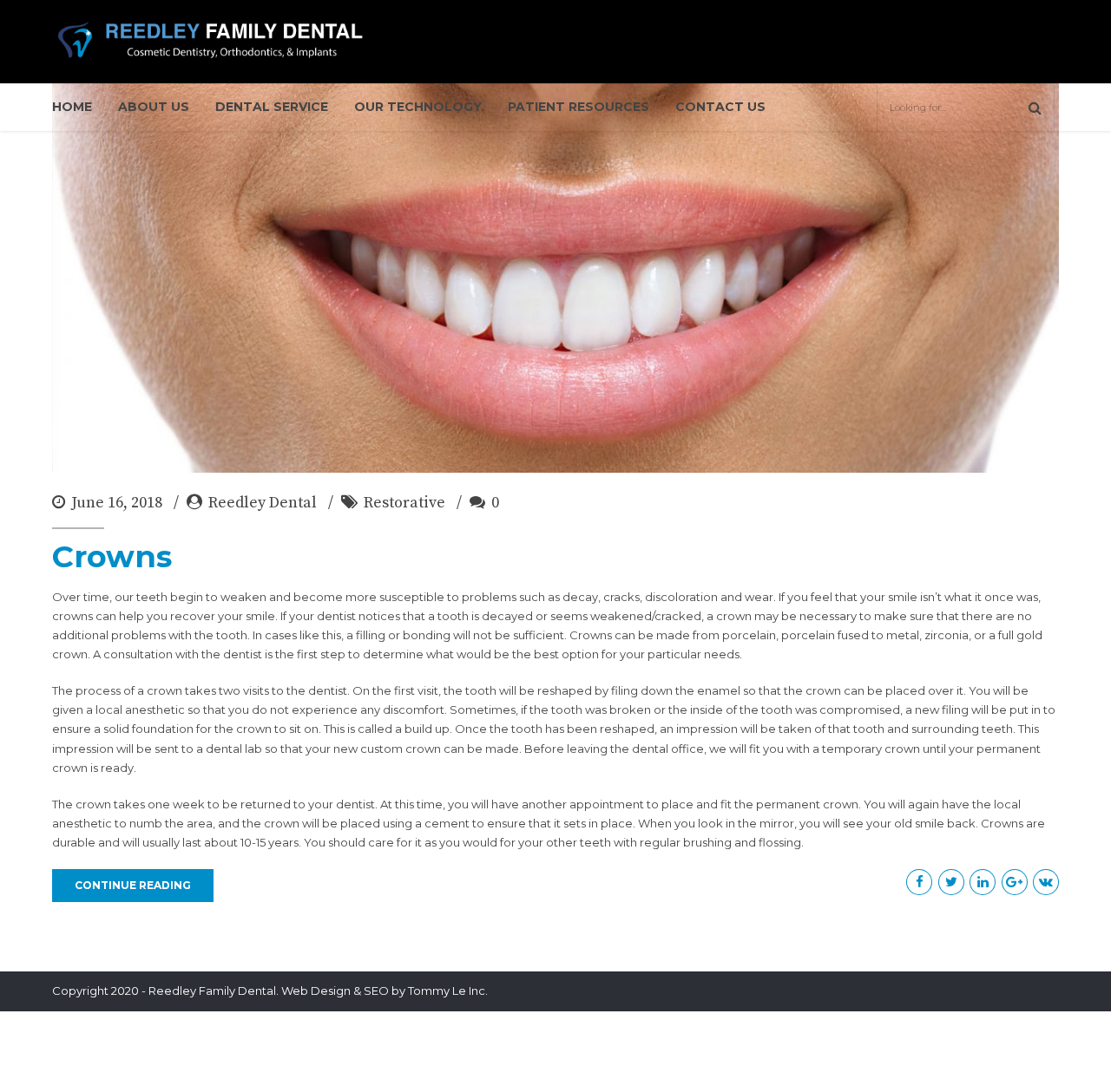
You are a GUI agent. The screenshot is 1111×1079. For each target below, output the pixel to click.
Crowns (112, 556)
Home (72, 106)
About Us (153, 106)
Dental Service (271, 106)
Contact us (720, 106)
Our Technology (418, 106)
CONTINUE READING (133, 885)
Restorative (404, 503)
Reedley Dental (262, 503)
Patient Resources (578, 106)
